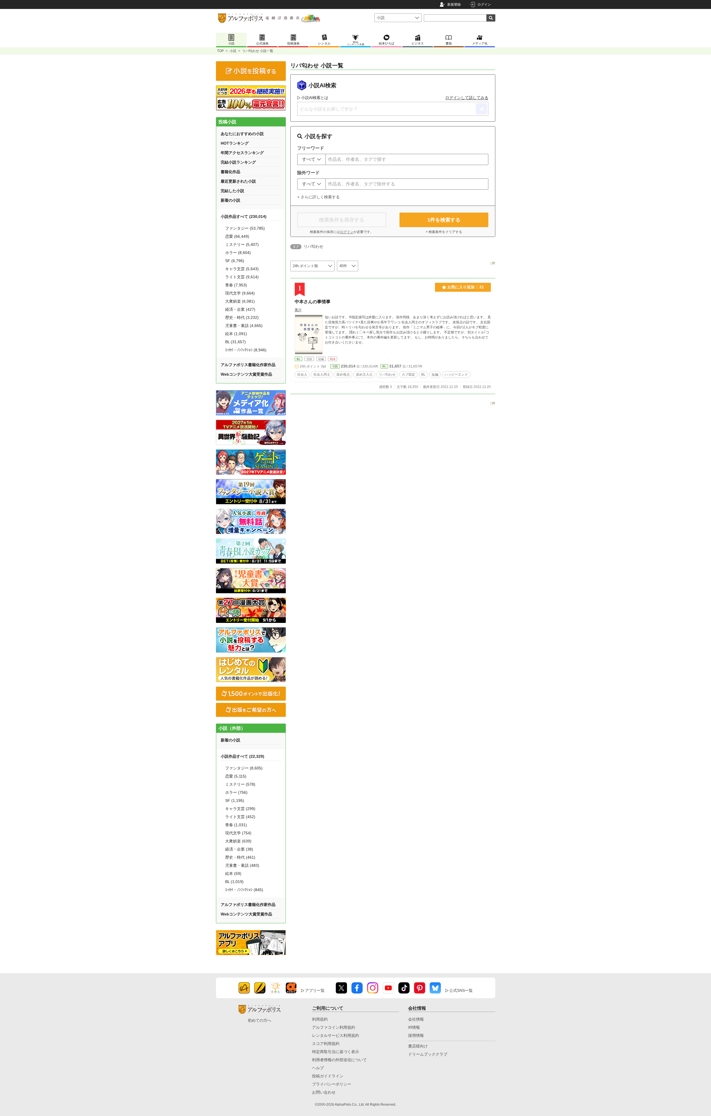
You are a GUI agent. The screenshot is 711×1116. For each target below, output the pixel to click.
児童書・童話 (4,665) (244, 325)
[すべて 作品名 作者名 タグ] (311, 159)
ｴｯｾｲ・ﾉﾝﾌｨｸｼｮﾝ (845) (244, 889)
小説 (233, 51)
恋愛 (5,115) (235, 776)
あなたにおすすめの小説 (242, 133)
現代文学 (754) (238, 833)
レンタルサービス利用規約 (335, 1035)
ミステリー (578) (240, 784)
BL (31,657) (235, 342)
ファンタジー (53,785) (245, 228)
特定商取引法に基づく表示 (335, 1051)
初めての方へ (259, 1020)
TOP (220, 51)
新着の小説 (230, 200)
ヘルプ (318, 1068)
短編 (435, 374)
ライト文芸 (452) (240, 816)
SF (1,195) (234, 800)
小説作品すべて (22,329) (242, 756)
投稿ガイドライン (327, 1076)
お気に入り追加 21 (465, 287)
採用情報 (416, 1035)
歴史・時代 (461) (240, 857)
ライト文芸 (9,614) (242, 277)
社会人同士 (321, 374)
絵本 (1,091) (236, 333)
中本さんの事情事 (312, 301)
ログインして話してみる (466, 97)
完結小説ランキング (238, 162)
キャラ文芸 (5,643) (242, 269)
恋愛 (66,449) (237, 236)
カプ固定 (408, 374)
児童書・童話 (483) (242, 865)
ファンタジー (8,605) (244, 768)
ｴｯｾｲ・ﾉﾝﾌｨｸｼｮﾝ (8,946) (246, 350)
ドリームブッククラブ (427, 1054)
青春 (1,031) (236, 825)
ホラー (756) (236, 792)
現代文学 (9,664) (240, 293)
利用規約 (320, 1019)
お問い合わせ (324, 1092)
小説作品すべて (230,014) (244, 216)
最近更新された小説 (238, 181)
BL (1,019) (234, 881)
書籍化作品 (230, 171)
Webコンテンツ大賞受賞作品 (246, 374)
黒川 (298, 310)
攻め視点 (343, 374)
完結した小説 (232, 191)
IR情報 (414, 1027)
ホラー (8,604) (238, 252)
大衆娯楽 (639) (238, 841)
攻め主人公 (364, 374)
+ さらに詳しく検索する (318, 197)
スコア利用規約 (325, 1043)
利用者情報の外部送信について (339, 1060)
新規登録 (454, 4)
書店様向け (418, 1046)
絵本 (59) (233, 873)
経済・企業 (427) (240, 309)
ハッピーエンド (456, 374)
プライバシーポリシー (331, 1084)
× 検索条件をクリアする (444, 232)
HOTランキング (235, 143)
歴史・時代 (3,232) (242, 317)
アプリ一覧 (315, 990)
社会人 (302, 374)
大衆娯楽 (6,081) (240, 301)
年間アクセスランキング (242, 152)
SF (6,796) (234, 260)
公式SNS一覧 (461, 990)
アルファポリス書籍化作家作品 (248, 364)
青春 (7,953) (236, 285)
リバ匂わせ (387, 374)
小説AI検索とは (314, 97)
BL (298, 359)
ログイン (484, 4)
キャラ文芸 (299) (240, 808)
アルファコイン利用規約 (333, 1027)
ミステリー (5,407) (242, 244)
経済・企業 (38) (239, 849)
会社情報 (416, 1019)
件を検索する (443, 220)
